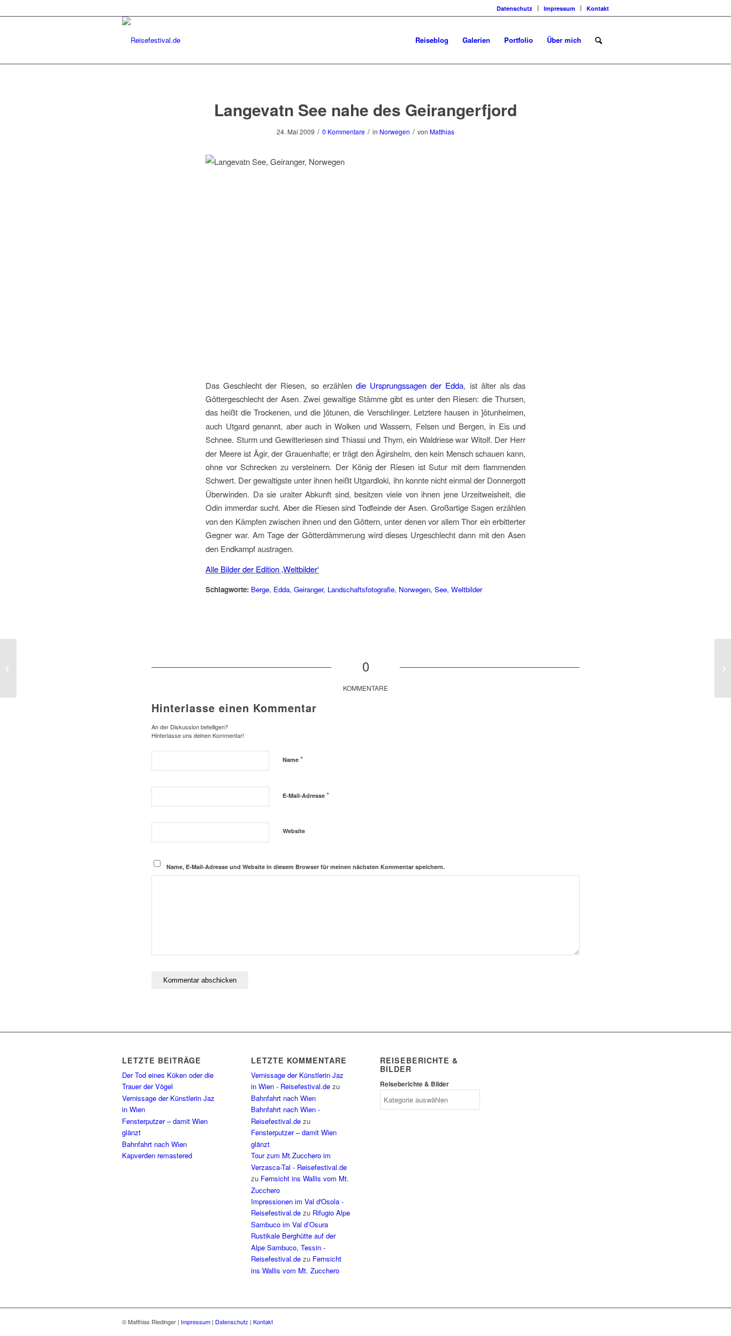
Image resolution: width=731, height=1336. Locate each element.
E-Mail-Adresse (306, 795)
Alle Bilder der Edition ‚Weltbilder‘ (262, 569)
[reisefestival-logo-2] (151, 40)
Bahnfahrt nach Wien (154, 1144)
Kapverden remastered (157, 1155)
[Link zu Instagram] (125, 8)
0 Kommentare (343, 131)
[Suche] (598, 40)
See (441, 589)
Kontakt (598, 8)
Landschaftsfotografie (361, 589)
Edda (281, 589)
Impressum (559, 8)
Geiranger (308, 589)
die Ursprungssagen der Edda (409, 385)
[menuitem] (514, 8)
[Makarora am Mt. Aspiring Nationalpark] (8, 668)
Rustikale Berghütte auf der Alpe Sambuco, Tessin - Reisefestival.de (293, 1247)
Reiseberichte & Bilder (414, 1084)
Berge (260, 589)
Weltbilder (466, 589)
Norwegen (394, 131)
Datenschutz (514, 8)
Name (293, 759)
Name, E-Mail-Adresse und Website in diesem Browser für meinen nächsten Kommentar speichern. (305, 867)
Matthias (442, 131)
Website (294, 831)
